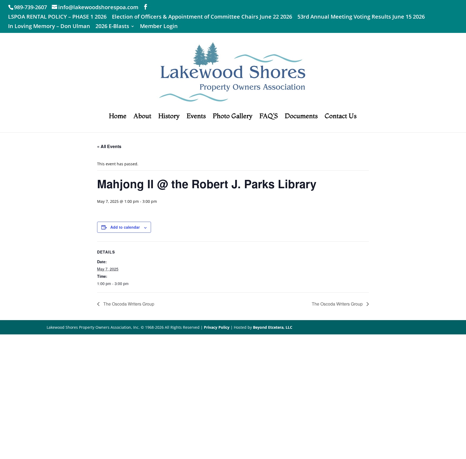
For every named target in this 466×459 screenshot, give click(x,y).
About (142, 117)
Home (117, 117)
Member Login (159, 26)
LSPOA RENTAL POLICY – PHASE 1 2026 (57, 17)
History (169, 117)
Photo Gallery (232, 117)
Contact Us (341, 117)
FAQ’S (268, 117)
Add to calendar (125, 227)
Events (196, 117)
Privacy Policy (216, 327)
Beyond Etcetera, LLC (272, 327)
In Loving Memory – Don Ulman (49, 26)
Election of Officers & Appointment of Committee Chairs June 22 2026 (202, 17)
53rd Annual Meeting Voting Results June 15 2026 (361, 17)
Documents (301, 117)
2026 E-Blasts (112, 26)
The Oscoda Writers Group (128, 304)
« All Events (109, 146)
